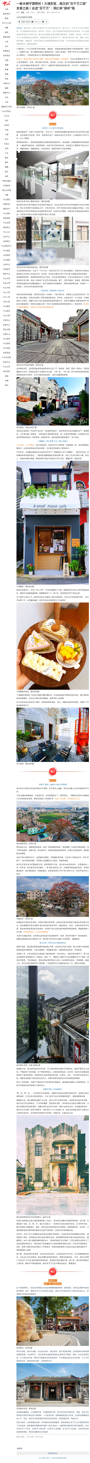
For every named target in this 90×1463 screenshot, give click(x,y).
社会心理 (6, 283)
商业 (6, 385)
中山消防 (6, 213)
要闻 (6, 18)
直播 (6, 74)
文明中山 (6, 320)
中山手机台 (6, 111)
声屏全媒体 (6, 181)
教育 (6, 32)
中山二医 (6, 297)
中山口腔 (6, 315)
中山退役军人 (6, 246)
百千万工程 (6, 23)
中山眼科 (6, 306)
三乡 (6, 153)
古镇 (6, 129)
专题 (6, 60)
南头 (6, 171)
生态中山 (6, 236)
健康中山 (6, 92)
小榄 (6, 134)
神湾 (6, 176)
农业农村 (6, 371)
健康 (6, 88)
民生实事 (6, 329)
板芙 (6, 157)
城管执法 (6, 227)
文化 (6, 97)
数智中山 (6, 273)
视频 (6, 64)
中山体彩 (6, 250)
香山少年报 (6, 190)
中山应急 (6, 348)
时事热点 (6, 51)
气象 (6, 194)
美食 (6, 78)
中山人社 (6, 232)
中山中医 (6, 287)
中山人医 (6, 292)
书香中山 (6, 83)
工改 (6, 41)
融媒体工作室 (6, 106)
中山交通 (6, 222)
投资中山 (6, 324)
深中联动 (6, 55)
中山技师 (6, 343)
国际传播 (6, 37)
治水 (6, 46)
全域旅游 (6, 185)
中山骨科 (6, 311)
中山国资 (6, 199)
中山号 (6, 116)
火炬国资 (6, 255)
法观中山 (6, 334)
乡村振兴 (6, 241)
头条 (6, 9)
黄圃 (6, 167)
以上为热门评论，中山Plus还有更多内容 (53, 1458)
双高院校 (6, 218)
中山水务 (6, 278)
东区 (6, 120)
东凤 (6, 148)
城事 (6, 27)
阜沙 (6, 139)
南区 (6, 162)
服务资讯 (6, 13)
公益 (6, 102)
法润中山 (6, 264)
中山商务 (6, 338)
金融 (6, 376)
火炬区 (6, 125)
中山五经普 (6, 357)
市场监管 (6, 269)
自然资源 (6, 352)
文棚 (6, 380)
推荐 (22, 12)
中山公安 (6, 366)
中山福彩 (6, 259)
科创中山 (6, 362)
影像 (6, 69)
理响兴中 (6, 208)
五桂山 (6, 143)
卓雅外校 (6, 204)
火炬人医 (6, 301)
